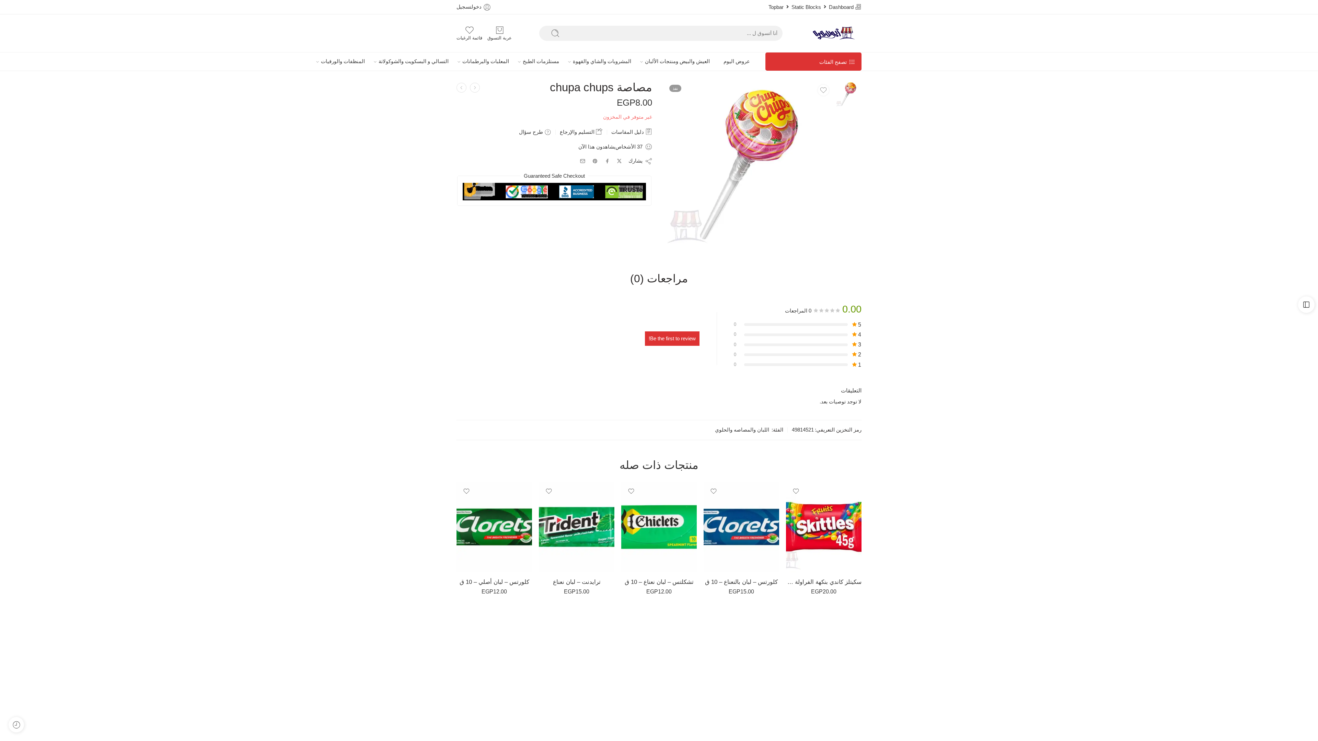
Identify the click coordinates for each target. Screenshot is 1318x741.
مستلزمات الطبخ (541, 61)
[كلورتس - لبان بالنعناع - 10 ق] (741, 527)
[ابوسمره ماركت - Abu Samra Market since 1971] (836, 33)
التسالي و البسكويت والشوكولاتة (414, 61)
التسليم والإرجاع (578, 132)
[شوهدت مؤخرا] (16, 724)
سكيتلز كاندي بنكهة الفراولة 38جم (824, 582)
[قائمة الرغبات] (823, 90)
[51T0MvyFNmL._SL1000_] (849, 93)
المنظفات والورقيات (343, 61)
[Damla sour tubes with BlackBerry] (475, 88)
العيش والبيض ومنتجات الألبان (677, 61)
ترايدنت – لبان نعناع (577, 582)
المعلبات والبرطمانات (485, 61)
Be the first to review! (672, 338)
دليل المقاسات (628, 132)
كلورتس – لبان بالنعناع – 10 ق (741, 582)
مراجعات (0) (659, 278)
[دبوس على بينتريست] (595, 161)
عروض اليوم (737, 61)
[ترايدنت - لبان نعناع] (576, 527)
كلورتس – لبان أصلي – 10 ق (494, 582)
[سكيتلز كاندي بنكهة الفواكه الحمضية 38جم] (461, 88)
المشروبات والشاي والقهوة (602, 61)
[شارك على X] (619, 161)
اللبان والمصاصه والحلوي (742, 430)
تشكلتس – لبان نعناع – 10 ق (659, 582)
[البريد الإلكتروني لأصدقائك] (583, 161)
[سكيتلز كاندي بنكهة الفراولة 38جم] (824, 527)
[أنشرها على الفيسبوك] (607, 161)
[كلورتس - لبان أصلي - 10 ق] (494, 527)
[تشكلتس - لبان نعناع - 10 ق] (659, 527)
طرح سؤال (531, 132)
